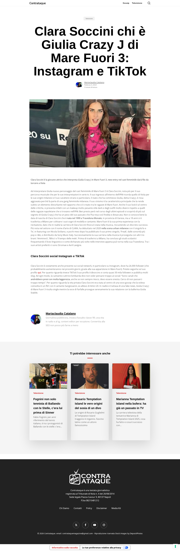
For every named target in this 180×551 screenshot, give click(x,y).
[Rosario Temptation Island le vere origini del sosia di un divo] (90, 401)
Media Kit (116, 508)
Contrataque (37, 3)
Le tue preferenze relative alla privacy (101, 547)
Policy (89, 508)
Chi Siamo (64, 508)
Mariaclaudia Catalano (94, 82)
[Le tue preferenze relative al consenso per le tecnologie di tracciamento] (175, 546)
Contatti (78, 508)
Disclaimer (101, 508)
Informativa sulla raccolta (65, 547)
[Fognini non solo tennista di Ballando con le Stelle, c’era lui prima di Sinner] (48, 401)
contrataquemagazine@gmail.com (77, 533)
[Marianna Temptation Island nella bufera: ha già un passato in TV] (131, 401)
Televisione (89, 18)
